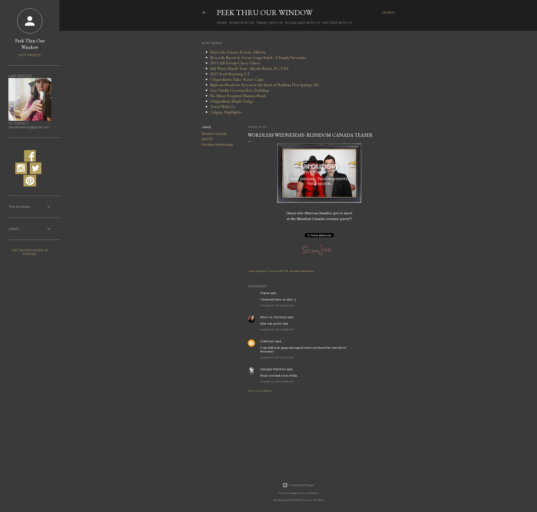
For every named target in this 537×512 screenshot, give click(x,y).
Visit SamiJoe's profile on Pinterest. (30, 252)
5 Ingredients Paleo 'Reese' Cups (237, 79)
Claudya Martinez (273, 369)
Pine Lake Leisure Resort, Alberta (238, 52)
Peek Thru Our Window (265, 12)
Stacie (264, 293)
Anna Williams (309, 493)
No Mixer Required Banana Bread (238, 95)
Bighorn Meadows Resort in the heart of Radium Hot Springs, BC (264, 84)
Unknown (267, 341)
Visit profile (29, 55)
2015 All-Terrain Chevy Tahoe (235, 63)
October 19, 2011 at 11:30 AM (277, 357)
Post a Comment (260, 390)
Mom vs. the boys (273, 317)
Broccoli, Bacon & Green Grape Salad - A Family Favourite (258, 57)
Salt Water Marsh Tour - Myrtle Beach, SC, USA (249, 68)
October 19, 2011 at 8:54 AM (276, 305)
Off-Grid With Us (337, 23)
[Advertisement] (319, 432)
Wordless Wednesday (217, 145)
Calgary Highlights (226, 112)
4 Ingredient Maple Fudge (231, 101)
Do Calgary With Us (302, 23)
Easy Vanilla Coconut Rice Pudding (239, 90)
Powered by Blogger (301, 485)
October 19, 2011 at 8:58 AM (276, 329)
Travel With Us (269, 23)
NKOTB (207, 139)
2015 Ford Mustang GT (230, 74)
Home (222, 23)
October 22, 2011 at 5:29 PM (276, 381)
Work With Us (241, 23)
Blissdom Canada (214, 134)
